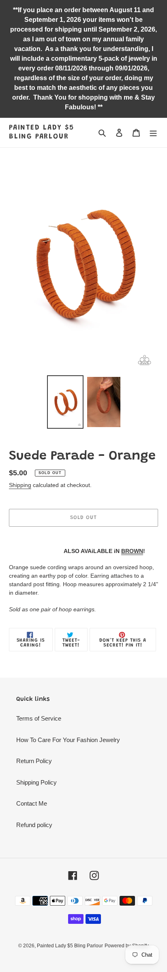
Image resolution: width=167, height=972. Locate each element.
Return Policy (34, 760)
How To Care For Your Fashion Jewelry (68, 739)
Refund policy (34, 824)
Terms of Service (38, 718)
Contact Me (31, 803)
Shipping (20, 485)
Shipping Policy (36, 782)
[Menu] (153, 132)
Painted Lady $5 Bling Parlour (41, 132)
